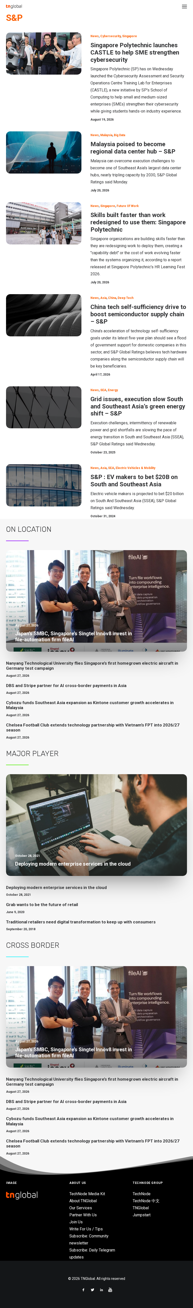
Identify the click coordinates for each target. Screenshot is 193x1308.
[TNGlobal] (14, 7)
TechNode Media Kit (87, 1193)
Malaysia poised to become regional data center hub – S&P (132, 148)
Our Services (80, 1208)
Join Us (76, 1222)
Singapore (129, 36)
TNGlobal (141, 1208)
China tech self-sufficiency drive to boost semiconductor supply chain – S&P (138, 314)
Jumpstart (142, 1215)
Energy (113, 390)
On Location (29, 529)
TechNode (142, 1193)
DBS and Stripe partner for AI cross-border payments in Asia (66, 685)
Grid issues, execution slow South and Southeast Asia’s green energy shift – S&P (137, 406)
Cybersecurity (110, 36)
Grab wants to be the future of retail (42, 904)
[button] (184, 6)
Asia (103, 298)
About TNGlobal (83, 1200)
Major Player (32, 753)
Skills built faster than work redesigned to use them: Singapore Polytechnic (138, 222)
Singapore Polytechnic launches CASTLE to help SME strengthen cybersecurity (134, 52)
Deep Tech (125, 298)
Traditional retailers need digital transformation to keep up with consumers (81, 921)
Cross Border (32, 945)
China (112, 298)
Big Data (119, 135)
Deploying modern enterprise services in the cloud (56, 887)
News (94, 36)
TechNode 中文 (146, 1200)
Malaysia (106, 135)
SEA (103, 390)
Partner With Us (83, 1215)
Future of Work (128, 206)
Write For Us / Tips (86, 1229)
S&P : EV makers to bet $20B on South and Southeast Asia (134, 481)
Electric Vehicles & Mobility (135, 468)
